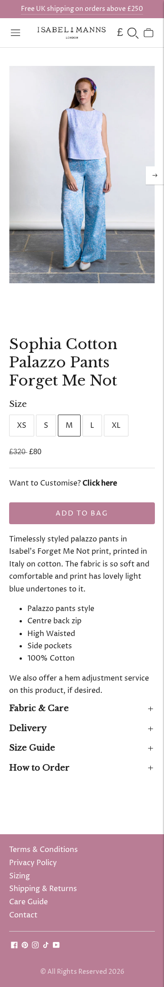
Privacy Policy (33, 863)
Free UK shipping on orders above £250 (82, 9)
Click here (99, 483)
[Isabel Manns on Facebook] (14, 946)
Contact (23, 915)
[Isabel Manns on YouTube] (56, 946)
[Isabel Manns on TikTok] (45, 946)
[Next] (155, 175)
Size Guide (32, 748)
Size (18, 404)
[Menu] (15, 33)
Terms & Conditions (43, 850)
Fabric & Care (39, 708)
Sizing (19, 876)
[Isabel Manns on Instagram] (35, 946)
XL (116, 426)
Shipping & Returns (43, 889)
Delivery (27, 728)
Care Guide (28, 902)
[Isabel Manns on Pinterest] (24, 946)
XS (21, 426)
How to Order (39, 768)
